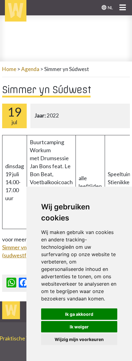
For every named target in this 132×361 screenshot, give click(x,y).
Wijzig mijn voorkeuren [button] (79, 339)
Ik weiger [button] (79, 326)
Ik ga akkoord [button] (79, 314)
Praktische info (21, 338)
